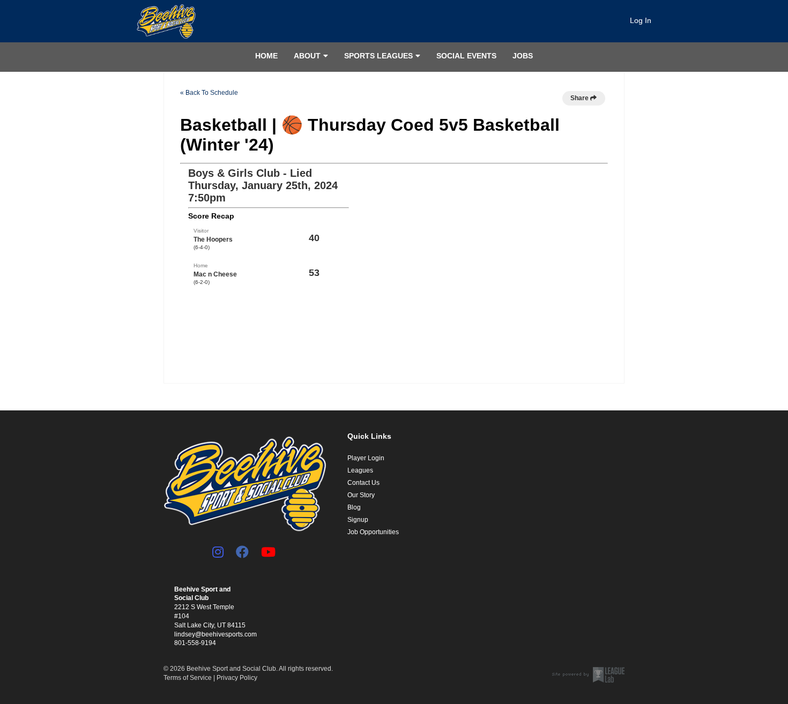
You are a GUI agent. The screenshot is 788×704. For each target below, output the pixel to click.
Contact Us (363, 482)
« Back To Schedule (209, 92)
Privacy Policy (237, 677)
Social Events (466, 55)
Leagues (360, 470)
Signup (357, 519)
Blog (354, 507)
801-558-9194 (195, 643)
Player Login (365, 458)
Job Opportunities (373, 532)
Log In (640, 20)
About (307, 55)
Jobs (522, 55)
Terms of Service (187, 677)
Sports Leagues (378, 55)
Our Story (361, 495)
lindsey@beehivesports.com (215, 634)
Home (266, 55)
